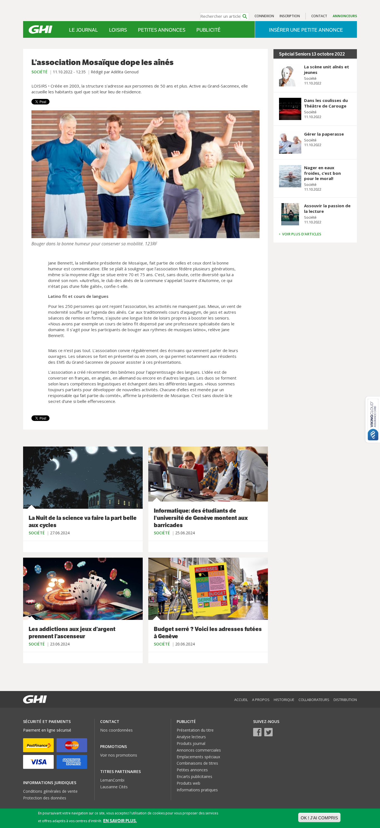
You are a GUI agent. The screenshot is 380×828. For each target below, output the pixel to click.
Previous (37, 174)
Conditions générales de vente (50, 791)
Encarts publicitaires (194, 776)
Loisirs (118, 30)
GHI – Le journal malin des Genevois (40, 29)
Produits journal (191, 743)
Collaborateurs (313, 699)
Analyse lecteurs (191, 736)
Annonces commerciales (199, 750)
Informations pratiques (197, 789)
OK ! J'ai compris (319, 817)
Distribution (345, 699)
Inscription (290, 16)
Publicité (208, 30)
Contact (319, 16)
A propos (261, 699)
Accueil (241, 699)
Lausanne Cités (114, 786)
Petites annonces (161, 30)
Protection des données (44, 797)
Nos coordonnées (116, 730)
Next (254, 174)
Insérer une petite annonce (306, 30)
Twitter (268, 732)
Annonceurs (345, 16)
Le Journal (83, 30)
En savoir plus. (120, 820)
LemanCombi (112, 780)
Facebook (257, 732)
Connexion (264, 16)
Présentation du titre (195, 730)
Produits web (188, 783)
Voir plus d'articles (301, 233)
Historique (284, 699)
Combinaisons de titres (197, 763)
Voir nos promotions (118, 755)
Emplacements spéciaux (198, 756)
